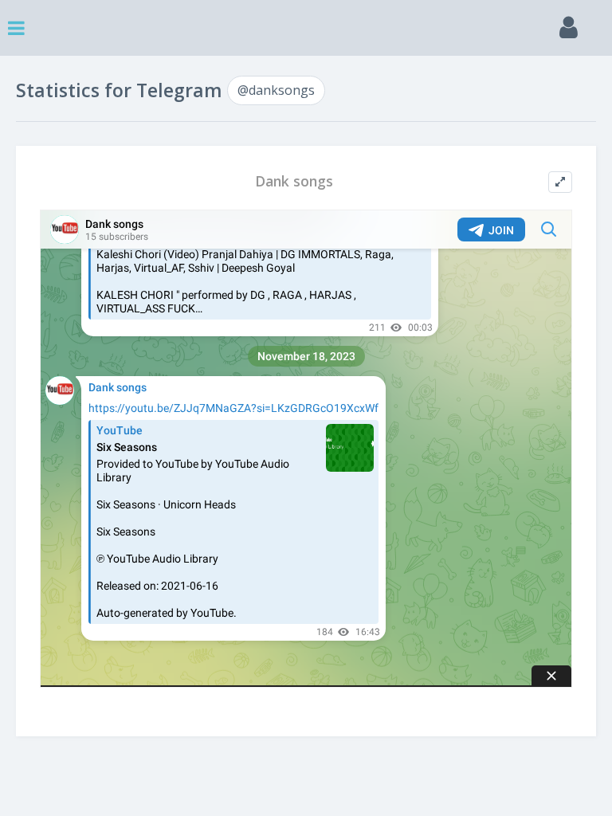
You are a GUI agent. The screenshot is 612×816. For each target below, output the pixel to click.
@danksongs (276, 90)
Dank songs (294, 181)
